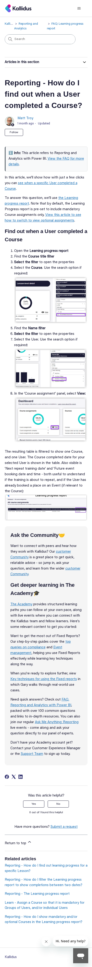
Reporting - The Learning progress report (37, 894)
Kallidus (10, 23)
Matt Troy (25, 118)
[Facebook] (7, 777)
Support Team (32, 754)
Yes (34, 804)
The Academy (21, 604)
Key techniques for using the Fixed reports (43, 679)
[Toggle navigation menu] (79, 8)
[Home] (18, 8)
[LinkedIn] (20, 777)
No (58, 804)
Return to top (16, 843)
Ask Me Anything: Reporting (57, 722)
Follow (14, 132)
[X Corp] (14, 777)
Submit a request (64, 827)
